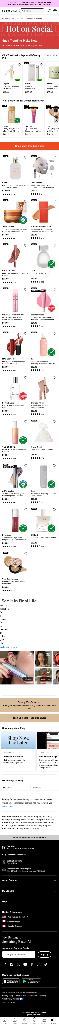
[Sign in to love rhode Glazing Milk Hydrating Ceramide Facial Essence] (54, 465)
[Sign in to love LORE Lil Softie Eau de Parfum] (54, 245)
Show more (51, 55)
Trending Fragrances (43, 825)
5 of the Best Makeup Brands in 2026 (30, 822)
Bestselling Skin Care (20, 819)
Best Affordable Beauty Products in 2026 (20, 828)
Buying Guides (8, 18)
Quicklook (7, 72)
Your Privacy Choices (10, 998)
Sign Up (44, 954)
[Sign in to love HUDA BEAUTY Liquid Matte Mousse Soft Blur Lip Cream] (25, 245)
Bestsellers (7, 822)
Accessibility (33, 995)
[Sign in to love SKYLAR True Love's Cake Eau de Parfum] (54, 509)
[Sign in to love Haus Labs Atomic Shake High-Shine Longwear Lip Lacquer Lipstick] (25, 509)
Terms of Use (20, 995)
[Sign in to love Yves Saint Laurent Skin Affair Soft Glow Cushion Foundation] (25, 553)
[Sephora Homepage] (9, 11)
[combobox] (32, 10)
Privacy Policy (7, 995)
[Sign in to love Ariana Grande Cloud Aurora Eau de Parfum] (54, 421)
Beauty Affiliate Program (30, 816)
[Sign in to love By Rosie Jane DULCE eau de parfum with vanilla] (25, 377)
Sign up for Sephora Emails (15, 948)
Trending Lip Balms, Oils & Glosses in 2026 (29, 824)
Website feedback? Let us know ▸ (29, 837)
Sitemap (43, 995)
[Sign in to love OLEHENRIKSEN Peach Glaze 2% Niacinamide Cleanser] (25, 421)
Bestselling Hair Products (42, 819)
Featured (19, 18)
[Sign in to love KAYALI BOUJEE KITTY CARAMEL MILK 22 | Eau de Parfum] (25, 157)
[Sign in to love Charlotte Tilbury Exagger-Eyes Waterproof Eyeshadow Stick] (54, 377)
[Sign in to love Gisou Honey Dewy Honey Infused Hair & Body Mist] (19, 106)
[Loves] (49, 11)
